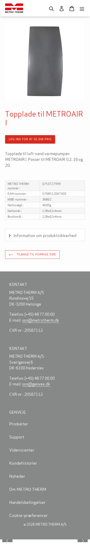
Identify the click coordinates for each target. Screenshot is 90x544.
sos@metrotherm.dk (40, 320)
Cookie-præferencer (28, 515)
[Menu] (82, 8)
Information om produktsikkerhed (44, 235)
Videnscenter (21, 450)
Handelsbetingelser (27, 502)
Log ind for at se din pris (30, 139)
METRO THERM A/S (51, 524)
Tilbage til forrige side (36, 254)
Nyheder (17, 476)
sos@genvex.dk (36, 383)
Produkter (18, 424)
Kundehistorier (23, 463)
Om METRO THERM (27, 489)
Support (16, 437)
